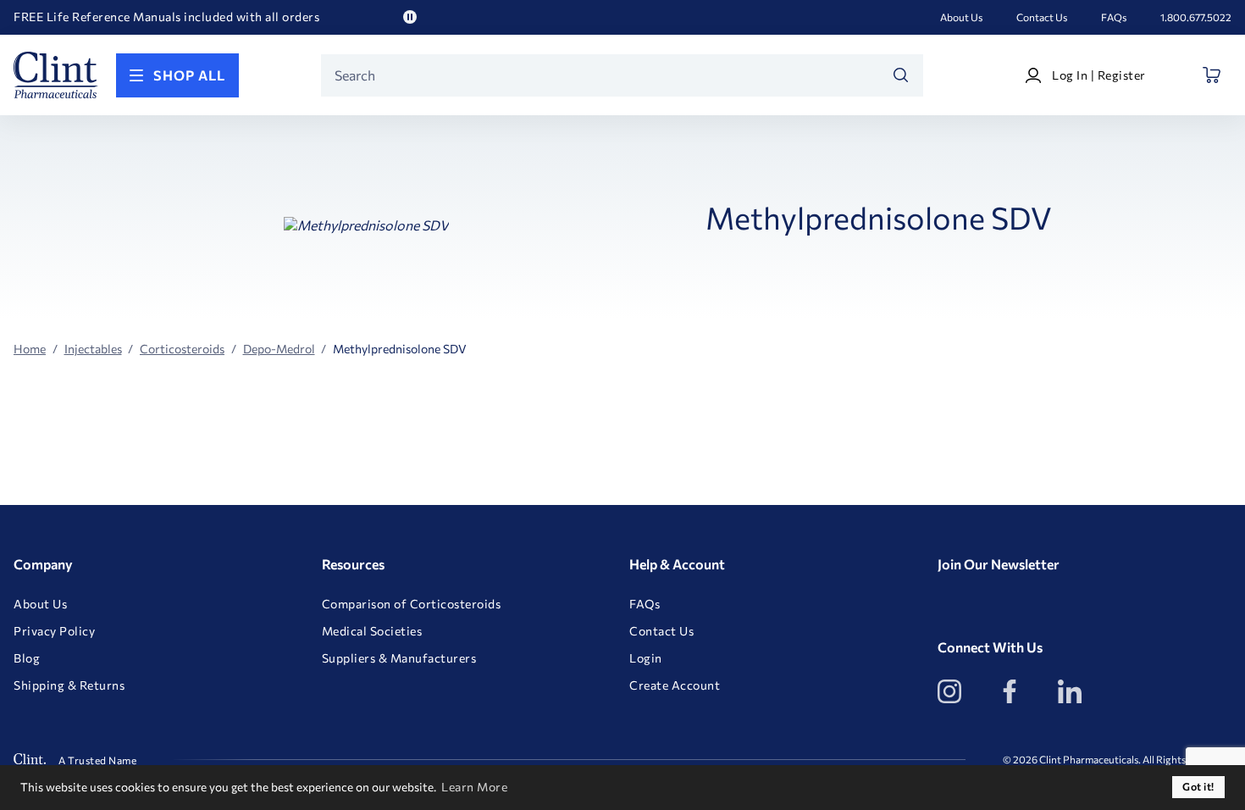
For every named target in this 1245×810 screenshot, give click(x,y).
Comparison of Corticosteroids (411, 604)
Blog (27, 658)
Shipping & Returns (69, 685)
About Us (961, 17)
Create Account (674, 685)
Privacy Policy (54, 631)
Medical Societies (372, 631)
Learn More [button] (474, 786)
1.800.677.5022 (1195, 17)
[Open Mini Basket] (1212, 75)
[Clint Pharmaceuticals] (56, 75)
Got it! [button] (1198, 786)
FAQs (1113, 17)
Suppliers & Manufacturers (399, 658)
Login (645, 658)
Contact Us (1041, 17)
